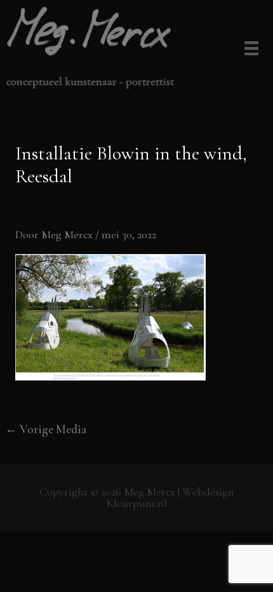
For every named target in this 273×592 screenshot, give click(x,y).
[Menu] (249, 49)
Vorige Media (45, 429)
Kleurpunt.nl (137, 503)
